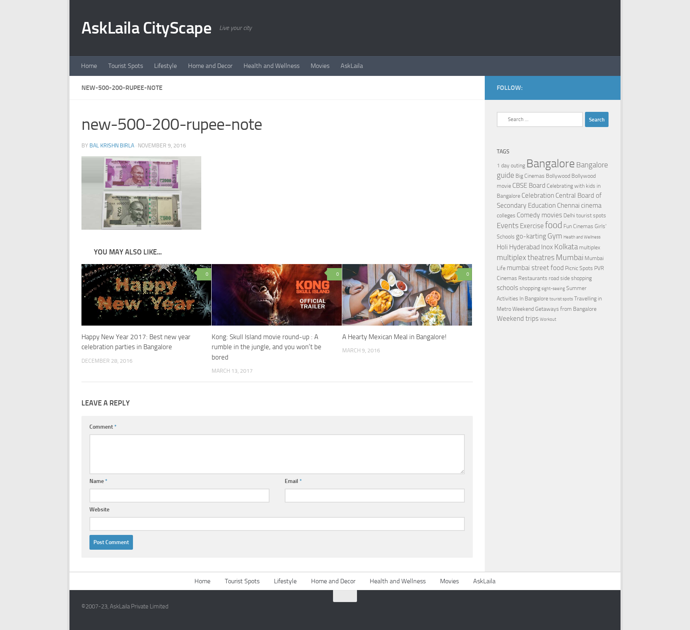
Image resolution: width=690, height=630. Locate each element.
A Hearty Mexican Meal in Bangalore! (394, 337)
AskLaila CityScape (146, 28)
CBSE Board (528, 185)
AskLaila (352, 66)
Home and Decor (210, 66)
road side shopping (570, 278)
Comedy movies (539, 215)
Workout (548, 319)
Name (98, 481)
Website (99, 509)
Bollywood (558, 176)
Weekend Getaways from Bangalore (554, 309)
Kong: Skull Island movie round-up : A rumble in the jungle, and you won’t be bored (266, 347)
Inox (547, 247)
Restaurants (532, 278)
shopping (529, 288)
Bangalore (550, 164)
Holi (502, 247)
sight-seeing (553, 288)
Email (293, 481)
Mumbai (569, 257)
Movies (320, 66)
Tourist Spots (125, 66)
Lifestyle (165, 66)
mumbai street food (535, 268)
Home (89, 66)
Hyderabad (524, 247)
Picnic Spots (579, 268)
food (553, 225)
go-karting (531, 236)
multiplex (589, 247)
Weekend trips (518, 318)
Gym (554, 236)
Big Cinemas (530, 176)
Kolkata (566, 246)
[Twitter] (604, 87)
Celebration (537, 195)
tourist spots (561, 299)
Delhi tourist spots (584, 215)
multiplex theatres (526, 257)
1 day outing (511, 165)
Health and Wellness (271, 66)
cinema (591, 205)
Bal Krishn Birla (111, 145)
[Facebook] (591, 87)
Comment (103, 426)
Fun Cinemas (578, 226)
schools (507, 288)
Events (508, 225)
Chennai (568, 205)
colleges (506, 215)
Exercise (532, 226)
